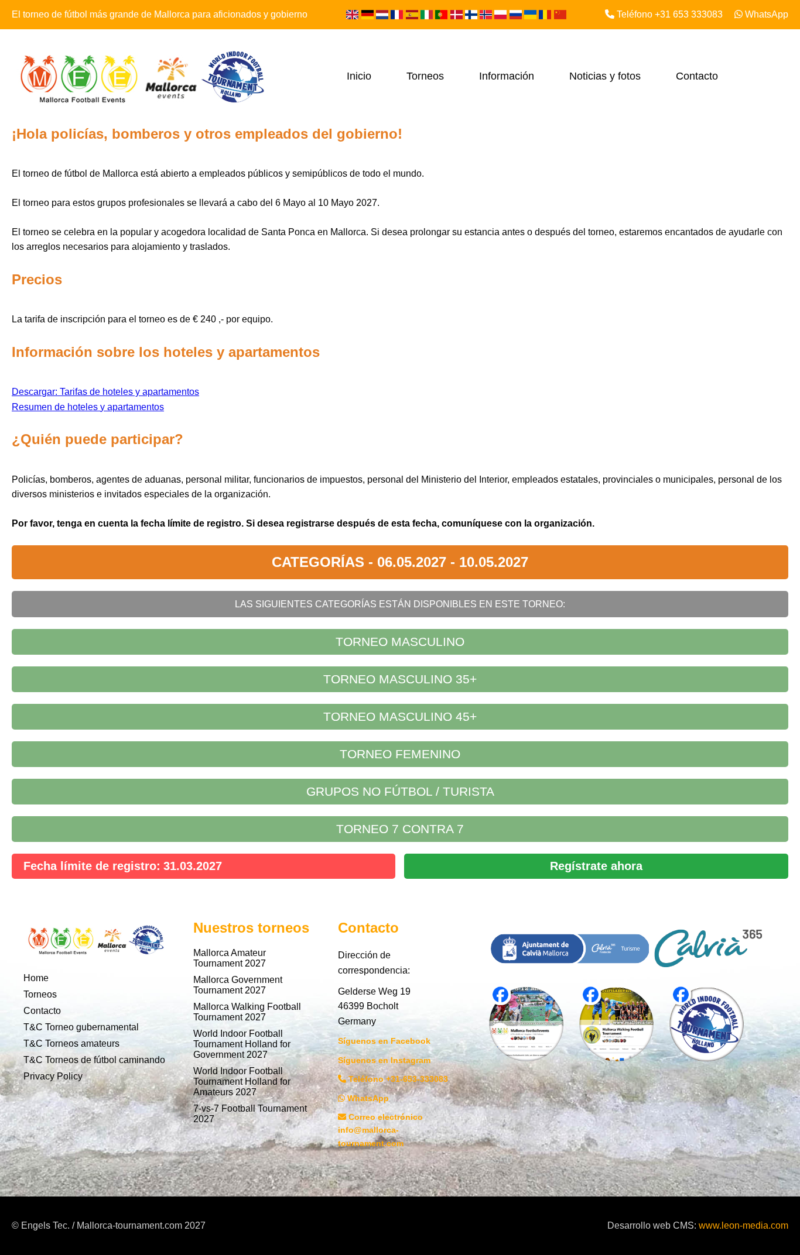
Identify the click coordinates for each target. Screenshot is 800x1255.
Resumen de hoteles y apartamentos (88, 407)
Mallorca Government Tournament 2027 (237, 985)
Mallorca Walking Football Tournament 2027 (247, 1012)
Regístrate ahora (596, 865)
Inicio (359, 76)
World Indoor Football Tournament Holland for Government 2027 (241, 1044)
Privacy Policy (53, 1076)
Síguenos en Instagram (384, 1060)
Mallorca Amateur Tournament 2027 (229, 958)
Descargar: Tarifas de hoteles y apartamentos (105, 392)
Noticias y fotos (605, 76)
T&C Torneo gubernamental (81, 1027)
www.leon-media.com (743, 1225)
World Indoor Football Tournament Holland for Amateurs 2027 (241, 1081)
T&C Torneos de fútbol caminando (94, 1060)
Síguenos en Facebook (384, 1041)
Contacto (697, 76)
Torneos (425, 76)
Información (506, 76)
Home (36, 978)
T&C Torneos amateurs (71, 1043)
